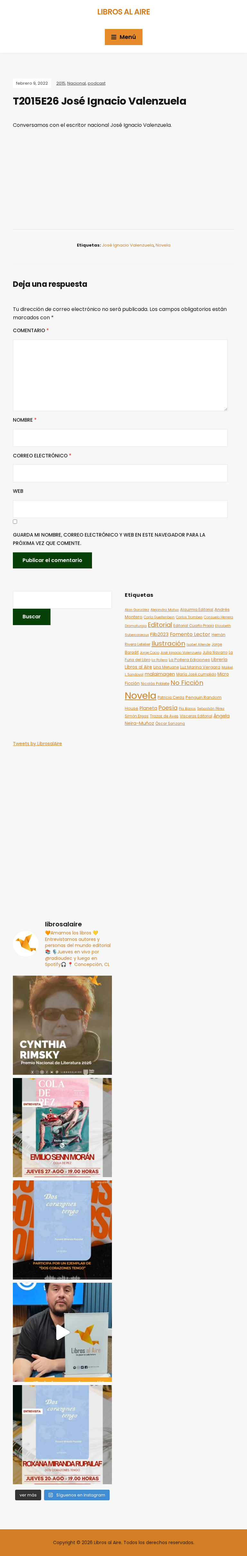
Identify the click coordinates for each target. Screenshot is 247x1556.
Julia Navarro (215, 652)
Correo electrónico (42, 455)
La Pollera (159, 660)
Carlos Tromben (189, 617)
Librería (219, 660)
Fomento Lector (190, 634)
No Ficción (186, 682)
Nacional (76, 83)
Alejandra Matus (165, 609)
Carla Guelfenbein (159, 617)
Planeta (148, 708)
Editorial (160, 625)
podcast (96, 83)
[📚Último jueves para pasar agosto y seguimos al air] (62, 1127)
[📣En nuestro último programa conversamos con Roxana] (62, 1229)
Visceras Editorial (196, 716)
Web (18, 491)
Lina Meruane (166, 667)
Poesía (168, 708)
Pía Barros (187, 708)
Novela (163, 245)
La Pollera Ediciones (189, 659)
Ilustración (168, 643)
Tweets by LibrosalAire (37, 743)
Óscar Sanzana (170, 723)
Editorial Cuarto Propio (193, 625)
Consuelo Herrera (218, 617)
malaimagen (160, 674)
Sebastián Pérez (210, 708)
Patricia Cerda (171, 697)
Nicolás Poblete (155, 683)
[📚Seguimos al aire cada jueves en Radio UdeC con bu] (62, 1434)
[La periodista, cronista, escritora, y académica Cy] (62, 1025)
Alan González (137, 609)
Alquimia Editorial (196, 609)
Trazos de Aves (164, 716)
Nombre (25, 420)
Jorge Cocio (149, 652)
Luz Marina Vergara (200, 667)
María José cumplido (196, 674)
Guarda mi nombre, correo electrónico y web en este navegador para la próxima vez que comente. (109, 539)
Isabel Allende (198, 644)
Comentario (31, 330)
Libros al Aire (123, 11)
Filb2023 (159, 634)
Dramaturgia (136, 625)
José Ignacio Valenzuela (128, 245)
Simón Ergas (137, 716)
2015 (60, 83)
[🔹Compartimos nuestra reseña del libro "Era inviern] (62, 1332)
